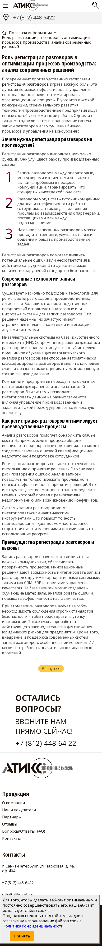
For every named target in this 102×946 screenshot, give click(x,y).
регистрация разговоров (25, 84)
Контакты (11, 838)
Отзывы (9, 824)
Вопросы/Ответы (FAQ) (23, 831)
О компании (13, 802)
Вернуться (51, 668)
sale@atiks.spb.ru (17, 894)
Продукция (15, 794)
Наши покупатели (19, 809)
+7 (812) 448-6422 (34, 18)
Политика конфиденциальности (33, 926)
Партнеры (11, 817)
